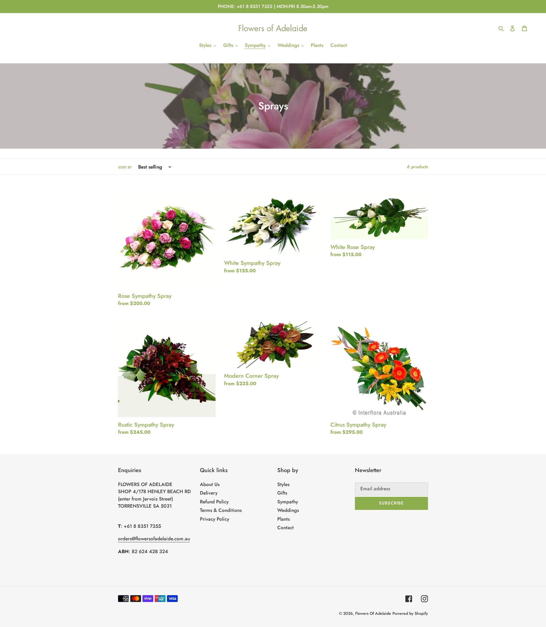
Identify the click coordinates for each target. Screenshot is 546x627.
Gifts (282, 492)
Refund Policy (214, 501)
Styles (283, 484)
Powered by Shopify (410, 613)
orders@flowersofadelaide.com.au (154, 538)
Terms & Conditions (221, 510)
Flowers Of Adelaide (373, 613)
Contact (285, 527)
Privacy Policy (214, 519)
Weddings (288, 510)
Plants (283, 519)
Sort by (125, 167)
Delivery (209, 492)
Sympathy (287, 501)
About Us (210, 484)
